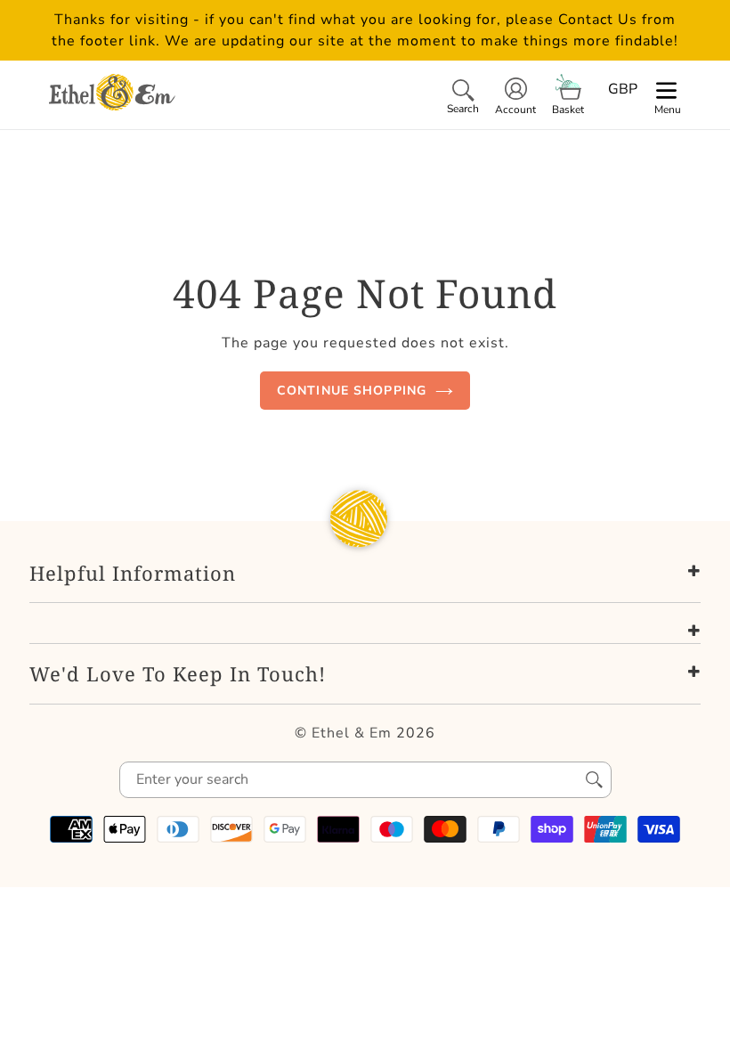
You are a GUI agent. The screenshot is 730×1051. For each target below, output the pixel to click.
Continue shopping (351, 390)
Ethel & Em (352, 733)
